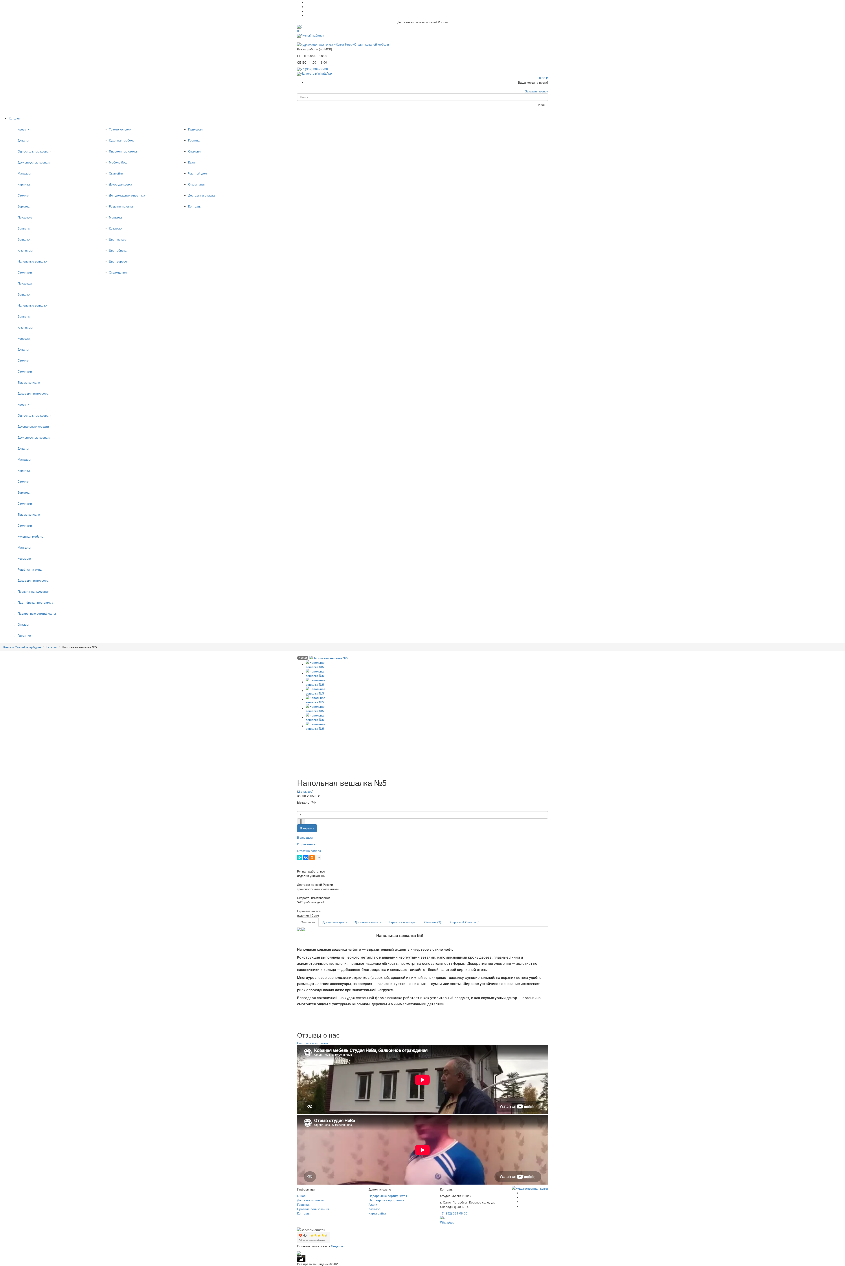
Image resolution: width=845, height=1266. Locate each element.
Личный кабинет (312, 35)
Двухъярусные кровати (34, 162)
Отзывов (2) (432, 922)
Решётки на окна (30, 569)
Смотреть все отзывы (312, 1043)
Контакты (303, 1213)
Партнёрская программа (35, 602)
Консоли (24, 338)
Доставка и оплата (368, 922)
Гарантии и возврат (403, 922)
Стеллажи (25, 272)
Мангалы (115, 217)
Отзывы (23, 624)
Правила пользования (34, 591)
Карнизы (24, 184)
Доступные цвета (335, 922)
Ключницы (25, 250)
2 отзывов (305, 791)
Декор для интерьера (33, 393)
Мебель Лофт (119, 162)
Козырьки (115, 228)
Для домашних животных (127, 195)
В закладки (305, 837)
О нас (301, 1195)
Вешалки (24, 239)
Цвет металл (118, 239)
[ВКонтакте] (306, 857)
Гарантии (24, 635)
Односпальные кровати (34, 151)
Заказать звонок (536, 91)
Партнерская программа (386, 1200)
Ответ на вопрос (309, 850)
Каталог (374, 1209)
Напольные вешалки (32, 261)
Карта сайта (377, 1213)
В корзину (307, 828)
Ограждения (118, 272)
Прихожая (25, 283)
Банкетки (24, 228)
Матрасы (24, 173)
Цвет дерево (118, 261)
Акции (373, 1204)
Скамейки (116, 173)
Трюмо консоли (120, 129)
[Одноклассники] (312, 857)
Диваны (23, 140)
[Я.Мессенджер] (299, 857)
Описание (308, 922)
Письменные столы (123, 151)
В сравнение (306, 844)
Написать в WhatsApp (316, 73)
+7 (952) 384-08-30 (314, 69)
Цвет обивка (118, 250)
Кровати (23, 129)
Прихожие (25, 217)
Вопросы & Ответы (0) (465, 922)
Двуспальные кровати (33, 426)
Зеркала (23, 206)
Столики (23, 195)
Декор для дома (120, 184)
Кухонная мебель (121, 140)
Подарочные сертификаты (37, 613)
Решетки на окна (121, 206)
